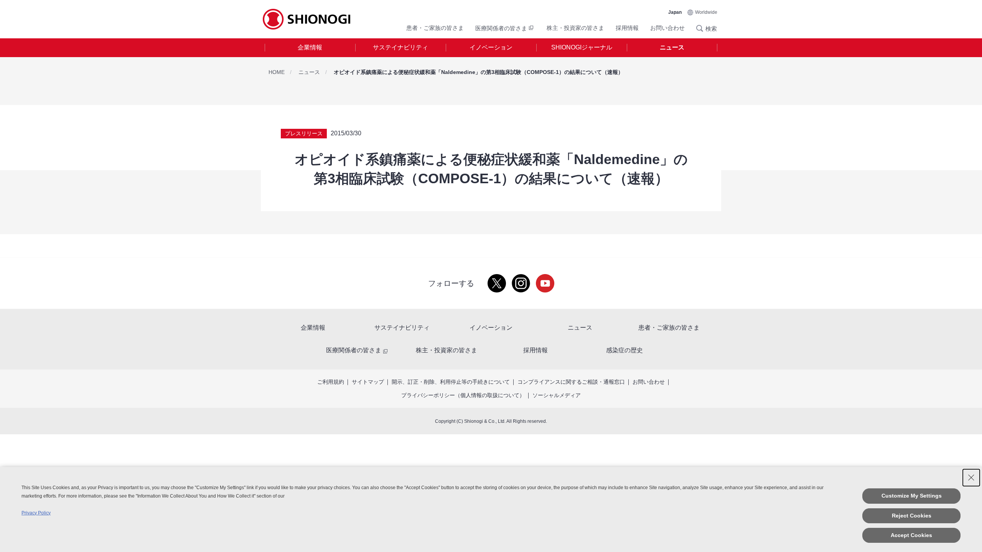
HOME (277, 72)
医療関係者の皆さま (501, 28)
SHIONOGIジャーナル (581, 47)
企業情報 (310, 47)
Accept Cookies (911, 535)
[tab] (310, 47)
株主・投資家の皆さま (575, 28)
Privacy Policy (36, 513)
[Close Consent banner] (971, 477)
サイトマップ (368, 382)
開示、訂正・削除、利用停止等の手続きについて (451, 382)
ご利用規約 (330, 382)
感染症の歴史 (624, 350)
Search (702, 28)
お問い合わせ (667, 28)
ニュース (672, 47)
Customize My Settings (911, 496)
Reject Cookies (911, 516)
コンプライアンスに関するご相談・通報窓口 (571, 382)
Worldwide (706, 12)
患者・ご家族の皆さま (435, 28)
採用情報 (627, 28)
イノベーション (491, 47)
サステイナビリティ (400, 47)
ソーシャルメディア (556, 395)
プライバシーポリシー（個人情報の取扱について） (463, 395)
